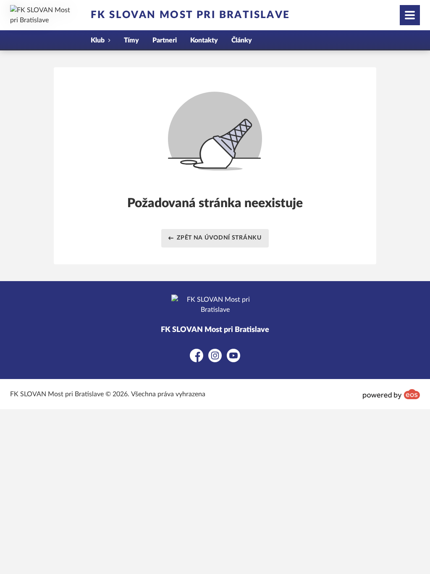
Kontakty (204, 40)
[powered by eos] (391, 394)
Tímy (131, 40)
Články (241, 40)
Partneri (164, 40)
